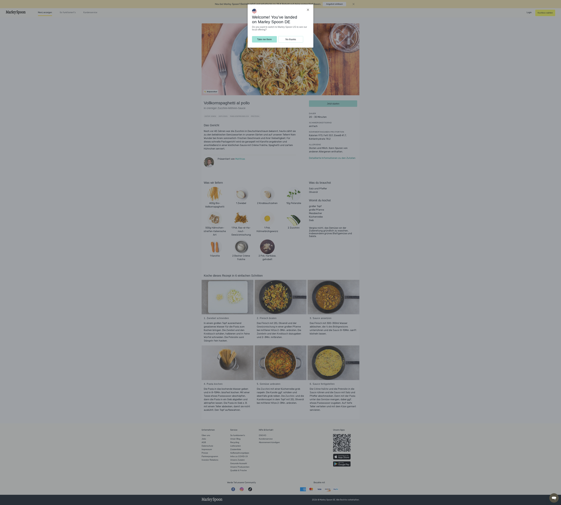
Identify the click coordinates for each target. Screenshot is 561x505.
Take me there (264, 39)
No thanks (290, 39)
